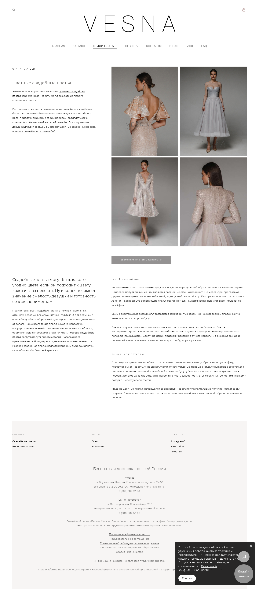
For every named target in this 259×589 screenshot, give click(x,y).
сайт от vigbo (19, 580)
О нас (95, 441)
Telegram (177, 452)
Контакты (98, 446)
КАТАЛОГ (79, 46)
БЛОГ (190, 46)
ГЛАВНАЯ (58, 46)
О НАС (173, 46)
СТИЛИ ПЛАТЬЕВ (105, 46)
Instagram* (178, 441)
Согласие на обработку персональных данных (129, 543)
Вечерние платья (23, 446)
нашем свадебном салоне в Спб (35, 131)
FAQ (204, 46)
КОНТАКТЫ (154, 46)
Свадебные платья (24, 441)
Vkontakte (177, 446)
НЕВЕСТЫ (131, 46)
